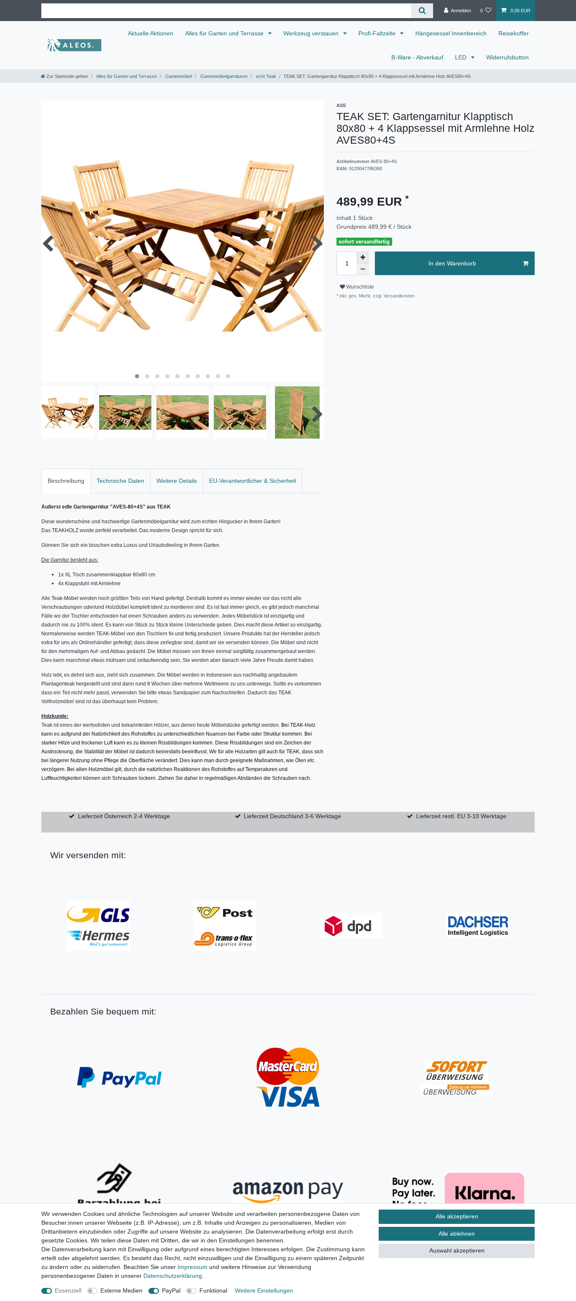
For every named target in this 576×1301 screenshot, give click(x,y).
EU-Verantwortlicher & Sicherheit (252, 480)
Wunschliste (359, 287)
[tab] (66, 480)
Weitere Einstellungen (264, 1290)
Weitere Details (176, 480)
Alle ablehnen (457, 1233)
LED (461, 57)
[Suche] (422, 10)
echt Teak (265, 76)
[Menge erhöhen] (363, 257)
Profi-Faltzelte (377, 33)
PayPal (171, 1290)
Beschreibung (66, 480)
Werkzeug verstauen (311, 33)
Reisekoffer (513, 33)
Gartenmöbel (178, 76)
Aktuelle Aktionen (150, 33)
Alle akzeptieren (457, 1216)
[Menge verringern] (363, 269)
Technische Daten (120, 480)
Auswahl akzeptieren (456, 1250)
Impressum (192, 1267)
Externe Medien (121, 1290)
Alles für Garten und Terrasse (225, 33)
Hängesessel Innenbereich (451, 33)
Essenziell (68, 1290)
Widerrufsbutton (507, 57)
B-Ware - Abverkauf (417, 57)
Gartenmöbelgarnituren (223, 76)
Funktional (213, 1290)
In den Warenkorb (452, 263)
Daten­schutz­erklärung (172, 1275)
